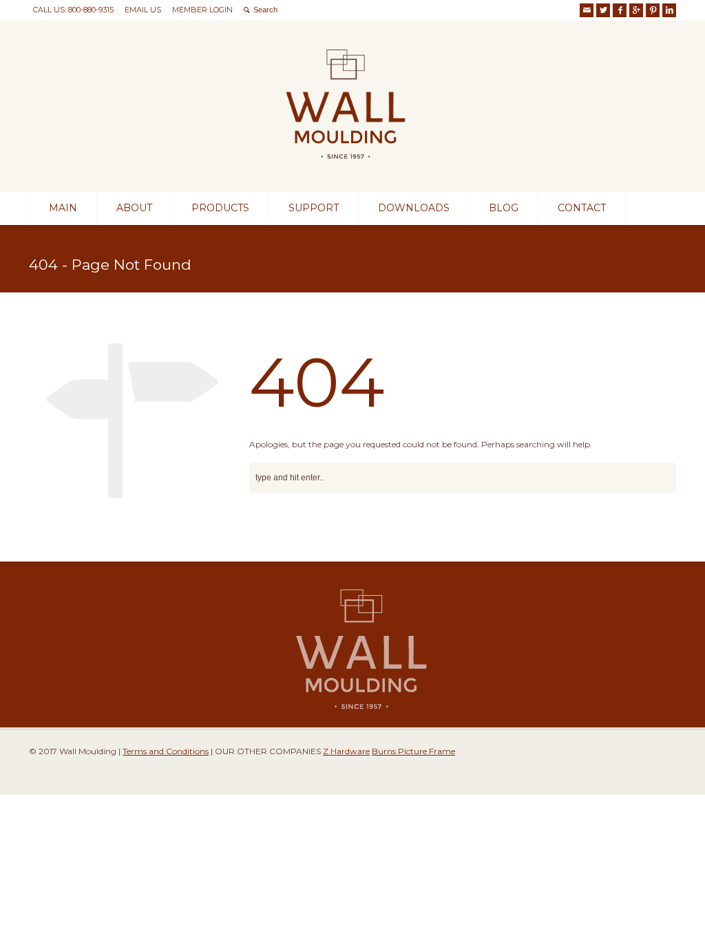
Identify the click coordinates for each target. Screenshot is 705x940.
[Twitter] (603, 10)
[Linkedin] (669, 10)
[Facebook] (620, 10)
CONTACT (582, 208)
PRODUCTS (220, 208)
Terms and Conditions (166, 751)
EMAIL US (143, 9)
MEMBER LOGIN (202, 9)
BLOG (503, 208)
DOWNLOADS (414, 208)
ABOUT (134, 208)
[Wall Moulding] (345, 167)
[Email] (586, 10)
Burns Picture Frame (413, 751)
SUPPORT (313, 208)
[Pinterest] (653, 10)
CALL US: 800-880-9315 (73, 9)
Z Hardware (346, 751)
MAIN (63, 208)
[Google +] (636, 10)
